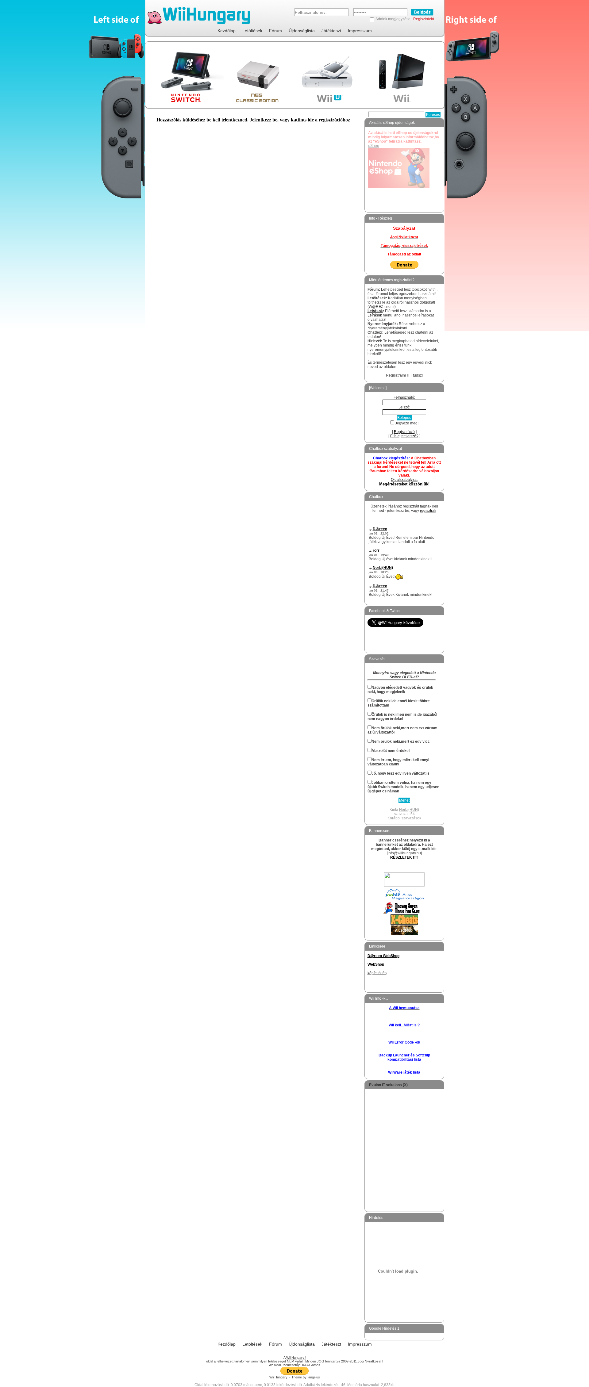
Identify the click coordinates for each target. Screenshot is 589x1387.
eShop (373, 146)
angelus (314, 1377)
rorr (376, 550)
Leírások (375, 311)
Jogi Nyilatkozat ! (370, 1361)
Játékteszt (331, 30)
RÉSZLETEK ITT (404, 857)
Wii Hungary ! (296, 1357)
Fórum (275, 30)
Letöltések (252, 30)
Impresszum (360, 30)
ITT (409, 375)
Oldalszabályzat (404, 479)
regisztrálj (428, 510)
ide (311, 119)
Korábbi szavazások (404, 818)
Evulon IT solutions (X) (388, 1085)
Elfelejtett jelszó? (404, 436)
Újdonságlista (302, 30)
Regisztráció (423, 19)
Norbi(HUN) (383, 567)
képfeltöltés (377, 973)
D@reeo (380, 529)
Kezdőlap (227, 30)
